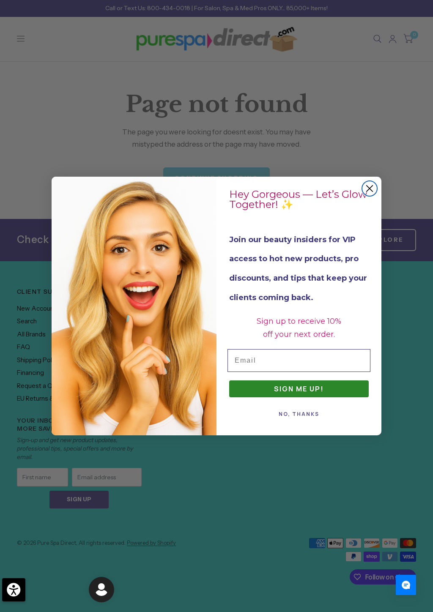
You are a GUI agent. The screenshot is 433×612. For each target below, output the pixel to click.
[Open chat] (406, 585)
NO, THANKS (299, 414)
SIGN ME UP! (299, 388)
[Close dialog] (369, 188)
